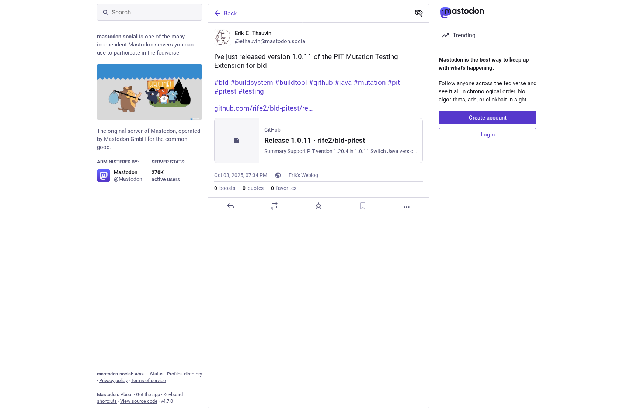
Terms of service (148, 380)
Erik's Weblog (303, 175)
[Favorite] (318, 205)
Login (488, 134)
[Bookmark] (362, 205)
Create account (488, 117)
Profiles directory (184, 374)
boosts (224, 188)
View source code (138, 401)
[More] (406, 206)
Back (230, 13)
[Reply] (230, 205)
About (141, 374)
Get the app (148, 394)
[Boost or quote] (274, 205)
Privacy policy (113, 380)
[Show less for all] (419, 13)
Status (157, 374)
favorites (283, 188)
